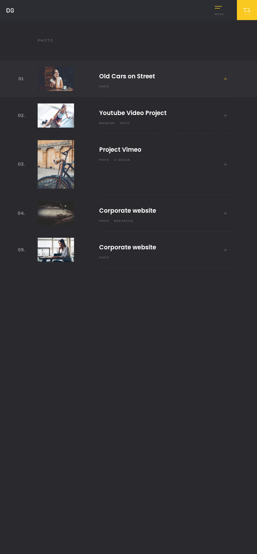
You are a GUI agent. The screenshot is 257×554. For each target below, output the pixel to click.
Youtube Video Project (133, 113)
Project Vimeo (120, 149)
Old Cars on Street (127, 76)
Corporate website (127, 210)
